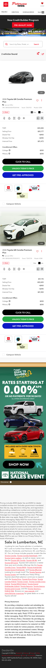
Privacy (32, 653)
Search (36, 44)
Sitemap (26, 653)
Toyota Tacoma (35, 572)
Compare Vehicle (13, 204)
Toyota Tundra (10, 574)
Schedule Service (28, 12)
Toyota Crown (22, 581)
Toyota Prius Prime (29, 579)
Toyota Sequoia (26, 586)
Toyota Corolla (10, 555)
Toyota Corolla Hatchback (27, 555)
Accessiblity (31, 655)
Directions (15, 12)
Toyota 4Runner (35, 570)
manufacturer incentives (14, 593)
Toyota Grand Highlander (15, 570)
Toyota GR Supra (11, 562)
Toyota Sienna (39, 586)
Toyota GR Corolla (18, 560)
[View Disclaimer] (24, 118)
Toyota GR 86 (31, 560)
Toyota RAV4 (21, 567)
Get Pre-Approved (23, 175)
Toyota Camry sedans (13, 558)
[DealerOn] (8, 650)
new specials (30, 591)
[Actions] (42, 100)
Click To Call (23, 161)
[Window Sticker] (42, 118)
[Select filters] (37, 54)
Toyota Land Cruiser (12, 588)
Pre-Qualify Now (23, 25)
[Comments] (38, 118)
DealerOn (19, 653)
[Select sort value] (42, 54)
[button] (43, 78)
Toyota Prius (16, 579)
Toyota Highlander (34, 567)
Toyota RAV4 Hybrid (19, 584)
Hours (24, 655)
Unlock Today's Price (23, 168)
